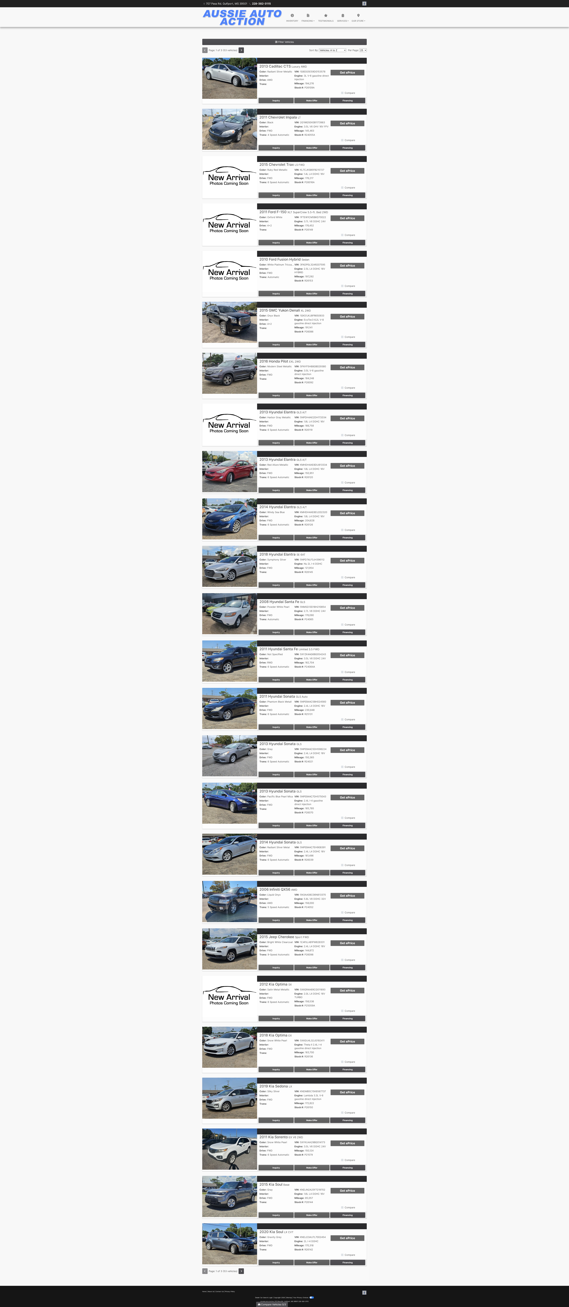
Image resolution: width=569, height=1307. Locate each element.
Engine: (298, 75)
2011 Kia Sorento (281, 1137)
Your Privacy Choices (301, 1297)
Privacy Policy (230, 1291)
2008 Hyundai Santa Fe (282, 602)
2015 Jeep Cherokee (284, 937)
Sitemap (289, 1297)
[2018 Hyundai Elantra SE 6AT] (229, 566)
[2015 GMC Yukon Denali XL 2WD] (229, 322)
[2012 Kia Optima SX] (229, 996)
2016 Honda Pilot (280, 361)
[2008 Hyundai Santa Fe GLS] (229, 613)
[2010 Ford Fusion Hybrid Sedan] (229, 271)
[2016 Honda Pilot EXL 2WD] (229, 373)
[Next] (241, 50)
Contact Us (220, 1291)
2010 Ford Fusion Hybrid (284, 259)
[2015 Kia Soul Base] (229, 1196)
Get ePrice (347, 72)
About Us (211, 1291)
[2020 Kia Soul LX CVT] (229, 1243)
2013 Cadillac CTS (283, 66)
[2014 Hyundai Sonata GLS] (229, 853)
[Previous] (205, 50)
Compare (350, 92)
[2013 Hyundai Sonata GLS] (229, 755)
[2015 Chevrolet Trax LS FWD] (229, 176)
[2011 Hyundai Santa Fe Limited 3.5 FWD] (229, 660)
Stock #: (299, 87)
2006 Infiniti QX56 (278, 889)
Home (204, 1291)
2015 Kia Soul (274, 1184)
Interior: (264, 75)
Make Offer (311, 100)
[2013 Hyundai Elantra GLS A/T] (229, 424)
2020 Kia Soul (276, 1232)
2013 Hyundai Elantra (283, 412)
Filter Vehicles (286, 41)
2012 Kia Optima (275, 984)
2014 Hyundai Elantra (283, 507)
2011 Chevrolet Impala (280, 117)
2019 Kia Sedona (275, 1086)
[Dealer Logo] (242, 17)
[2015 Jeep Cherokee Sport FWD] (229, 948)
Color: (263, 71)
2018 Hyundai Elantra (282, 554)
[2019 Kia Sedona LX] (229, 1097)
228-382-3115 (261, 3)
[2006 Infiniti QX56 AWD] (229, 901)
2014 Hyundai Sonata (280, 842)
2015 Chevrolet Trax (282, 164)
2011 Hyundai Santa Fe (289, 649)
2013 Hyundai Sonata (280, 744)
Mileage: (299, 83)
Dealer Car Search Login (263, 1297)
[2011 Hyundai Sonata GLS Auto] (229, 708)
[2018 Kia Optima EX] (229, 1047)
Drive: (262, 79)
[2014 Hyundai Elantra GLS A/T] (229, 518)
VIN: (296, 71)
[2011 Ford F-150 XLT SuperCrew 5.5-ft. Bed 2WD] (229, 223)
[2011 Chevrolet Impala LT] (229, 129)
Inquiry (276, 100)
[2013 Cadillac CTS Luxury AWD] (229, 78)
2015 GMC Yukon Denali (285, 310)
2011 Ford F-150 (293, 212)
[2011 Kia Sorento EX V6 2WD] (229, 1148)
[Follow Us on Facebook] (364, 3)
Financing (348, 100)
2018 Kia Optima (275, 1035)
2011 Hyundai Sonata (283, 696)
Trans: (263, 84)
